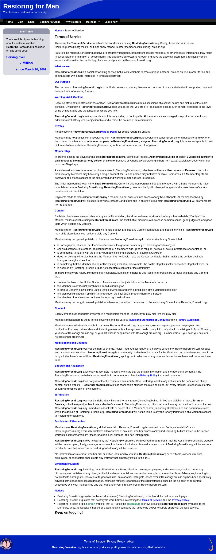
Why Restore (73, 22)
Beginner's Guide (50, 22)
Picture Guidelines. (189, 320)
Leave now (111, 22)
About (130, 541)
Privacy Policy (108, 131)
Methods (90, 22)
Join (20, 22)
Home (9, 22)
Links (31, 22)
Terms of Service (94, 541)
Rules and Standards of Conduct (148, 320)
